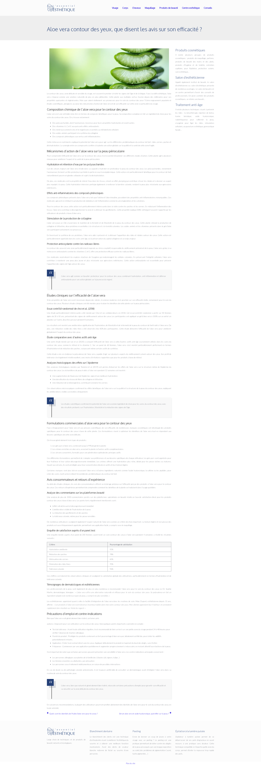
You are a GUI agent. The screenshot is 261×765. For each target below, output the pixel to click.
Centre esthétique (191, 8)
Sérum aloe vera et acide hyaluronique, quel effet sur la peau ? (144, 713)
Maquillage (150, 8)
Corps (125, 8)
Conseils (208, 8)
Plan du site (130, 763)
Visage (115, 8)
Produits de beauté (168, 8)
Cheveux (136, 8)
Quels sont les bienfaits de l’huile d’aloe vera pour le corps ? (73, 713)
